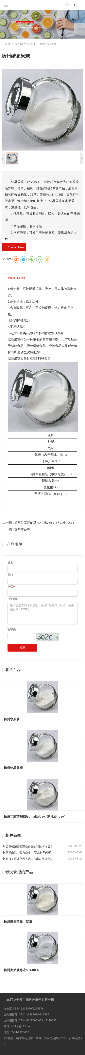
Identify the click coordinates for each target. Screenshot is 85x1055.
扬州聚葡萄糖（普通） (19, 921)
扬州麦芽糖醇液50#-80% (21, 970)
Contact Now (15, 247)
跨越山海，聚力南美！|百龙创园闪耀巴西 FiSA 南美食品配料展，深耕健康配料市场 (30, 852)
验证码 (12, 629)
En (75, 5)
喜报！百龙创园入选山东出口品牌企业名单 (30, 858)
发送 (22, 647)
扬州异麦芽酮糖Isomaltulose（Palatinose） (35, 816)
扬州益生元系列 (25, 44)
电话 (10, 586)
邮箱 (10, 574)
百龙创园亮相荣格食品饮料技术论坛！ (29, 846)
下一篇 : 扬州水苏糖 (16, 529)
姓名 (10, 562)
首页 (7, 44)
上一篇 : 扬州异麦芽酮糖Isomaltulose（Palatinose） (39, 522)
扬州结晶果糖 (13, 767)
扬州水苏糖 (12, 719)
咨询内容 (13, 598)
